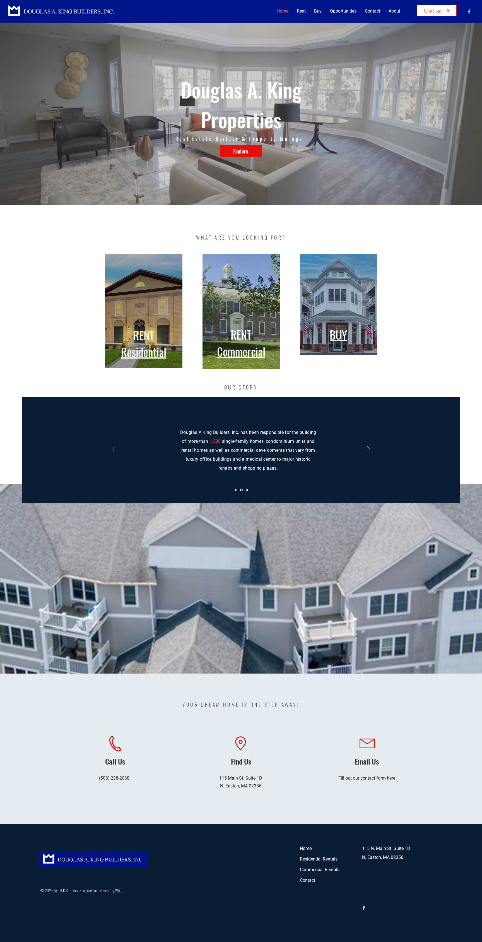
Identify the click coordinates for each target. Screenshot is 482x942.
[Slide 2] (242, 490)
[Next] (368, 449)
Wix (118, 890)
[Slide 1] (236, 490)
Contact (307, 880)
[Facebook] (469, 12)
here (391, 778)
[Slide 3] (247, 490)
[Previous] (113, 449)
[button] (301, 11)
